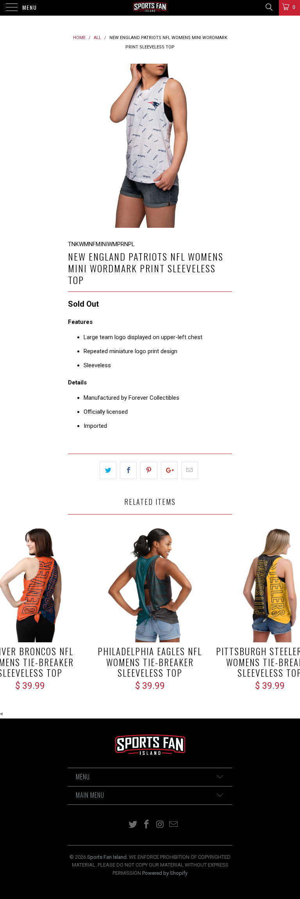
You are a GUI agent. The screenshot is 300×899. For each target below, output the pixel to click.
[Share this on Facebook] (128, 470)
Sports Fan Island (107, 857)
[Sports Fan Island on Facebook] (147, 825)
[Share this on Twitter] (108, 470)
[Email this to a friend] (189, 470)
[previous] (77, 146)
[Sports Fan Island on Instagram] (160, 825)
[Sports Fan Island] (150, 8)
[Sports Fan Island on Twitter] (133, 825)
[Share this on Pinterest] (148, 470)
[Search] (268, 7)
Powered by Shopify (165, 873)
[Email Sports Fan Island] (174, 825)
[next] (223, 146)
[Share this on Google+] (169, 470)
